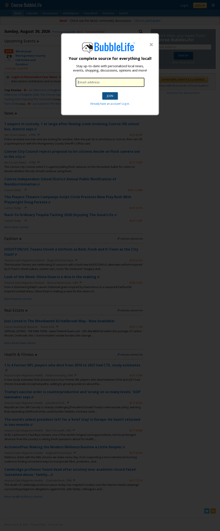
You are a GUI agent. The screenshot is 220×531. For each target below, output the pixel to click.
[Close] (151, 45)
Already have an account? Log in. (110, 104)
